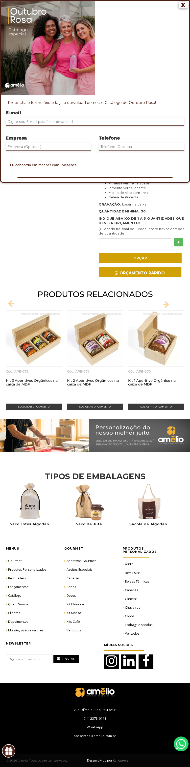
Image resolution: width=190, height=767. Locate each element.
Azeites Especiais (80, 569)
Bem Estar (132, 572)
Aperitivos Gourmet (81, 561)
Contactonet (120, 760)
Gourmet (15, 561)
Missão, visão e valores (26, 630)
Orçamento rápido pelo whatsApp (141, 274)
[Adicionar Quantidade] (178, 242)
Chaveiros (132, 607)
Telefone (109, 138)
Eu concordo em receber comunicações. (43, 165)
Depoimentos (18, 621)
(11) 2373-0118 (95, 718)
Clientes (14, 613)
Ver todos (74, 630)
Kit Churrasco (77, 604)
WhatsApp (181, 744)
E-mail (13, 113)
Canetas (131, 598)
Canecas (73, 578)
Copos (71, 587)
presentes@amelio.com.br (95, 736)
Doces (71, 595)
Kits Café (73, 621)
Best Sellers (17, 578)
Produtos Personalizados (27, 569)
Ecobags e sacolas (139, 624)
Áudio (129, 564)
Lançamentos (18, 587)
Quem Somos (18, 604)
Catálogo (15, 595)
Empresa (16, 138)
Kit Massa (74, 613)
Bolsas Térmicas (137, 581)
